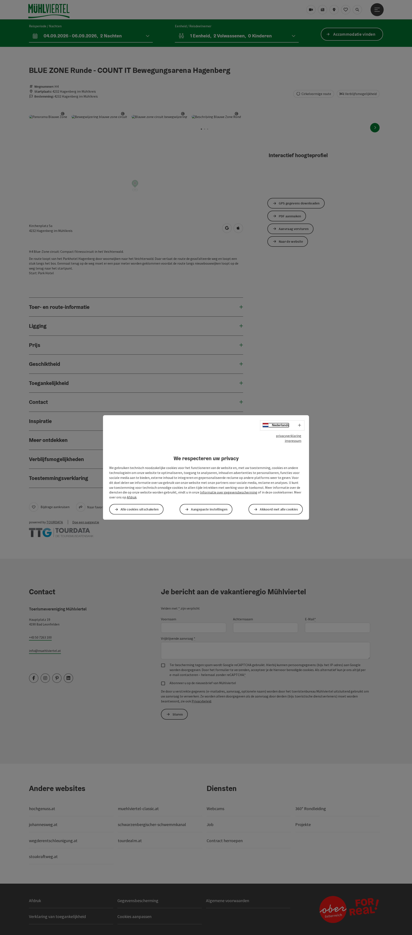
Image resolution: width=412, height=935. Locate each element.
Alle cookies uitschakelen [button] (140, 509)
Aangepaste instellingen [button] (209, 509)
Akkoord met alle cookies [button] (279, 509)
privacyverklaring (288, 436)
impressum (293, 440)
